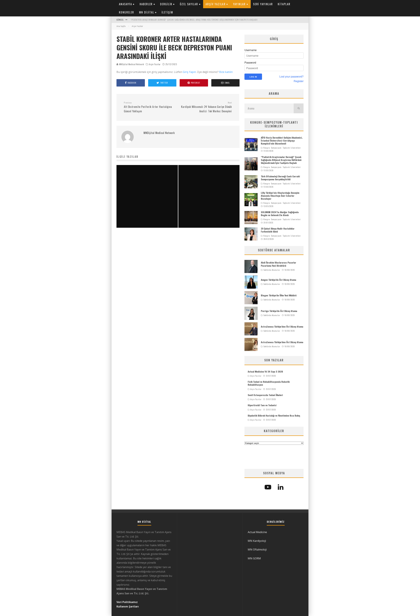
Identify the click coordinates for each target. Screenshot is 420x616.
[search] (299, 108)
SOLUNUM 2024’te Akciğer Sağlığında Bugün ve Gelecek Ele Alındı (280, 213)
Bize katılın (226, 72)
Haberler (146, 4)
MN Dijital (146, 12)
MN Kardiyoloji (257, 541)
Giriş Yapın (189, 72)
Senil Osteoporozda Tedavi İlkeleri (265, 395)
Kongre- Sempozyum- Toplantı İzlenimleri (282, 148)
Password (250, 62)
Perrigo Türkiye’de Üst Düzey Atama (279, 311)
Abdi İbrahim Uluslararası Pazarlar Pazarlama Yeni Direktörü (278, 264)
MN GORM (254, 558)
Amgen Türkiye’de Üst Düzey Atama (278, 279)
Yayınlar (239, 4)
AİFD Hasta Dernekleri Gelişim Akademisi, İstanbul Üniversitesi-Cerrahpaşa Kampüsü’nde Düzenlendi (282, 140)
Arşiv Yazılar (216, 4)
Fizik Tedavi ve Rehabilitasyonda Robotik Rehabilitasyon (269, 383)
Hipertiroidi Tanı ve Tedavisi (262, 405)
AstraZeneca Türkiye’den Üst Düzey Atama (282, 326)
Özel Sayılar (189, 4)
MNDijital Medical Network (131, 64)
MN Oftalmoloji (257, 549)
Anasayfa (125, 4)
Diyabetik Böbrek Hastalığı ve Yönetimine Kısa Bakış (274, 415)
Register (299, 81)
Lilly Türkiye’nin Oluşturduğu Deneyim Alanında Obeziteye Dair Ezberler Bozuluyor (280, 195)
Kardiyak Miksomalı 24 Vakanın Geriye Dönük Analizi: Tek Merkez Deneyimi (206, 107)
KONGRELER (126, 12)
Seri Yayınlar (263, 4)
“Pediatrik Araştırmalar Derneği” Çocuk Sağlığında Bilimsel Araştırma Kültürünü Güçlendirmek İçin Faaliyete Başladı (194, 19)
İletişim (167, 12)
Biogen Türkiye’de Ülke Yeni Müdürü (278, 295)
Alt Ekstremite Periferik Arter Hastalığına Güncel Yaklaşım (148, 107)
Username (250, 50)
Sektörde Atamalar (271, 270)
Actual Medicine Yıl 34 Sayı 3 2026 (265, 371)
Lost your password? (291, 76)
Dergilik (166, 4)
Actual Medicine (257, 532)
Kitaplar (284, 4)
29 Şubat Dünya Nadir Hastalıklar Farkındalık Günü (277, 230)
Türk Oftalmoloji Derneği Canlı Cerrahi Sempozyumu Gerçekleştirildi (280, 178)
